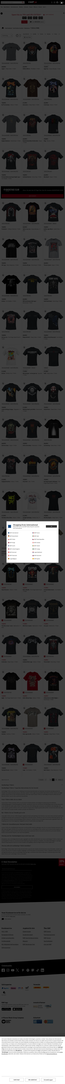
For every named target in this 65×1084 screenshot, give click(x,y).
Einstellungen (48, 1080)
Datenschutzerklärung (51, 1054)
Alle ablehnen (32, 1080)
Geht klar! (17, 1080)
